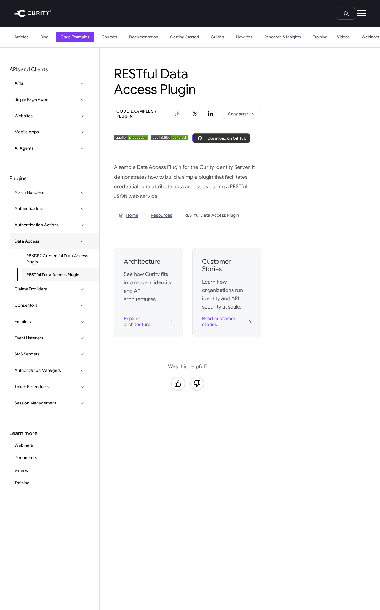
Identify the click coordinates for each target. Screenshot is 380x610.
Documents (26, 458)
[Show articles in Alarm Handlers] (82, 193)
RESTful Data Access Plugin (52, 274)
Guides (217, 36)
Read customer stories (218, 322)
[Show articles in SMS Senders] (82, 354)
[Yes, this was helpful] (178, 384)
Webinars (24, 445)
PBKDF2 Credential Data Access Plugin (57, 259)
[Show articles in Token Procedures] (82, 387)
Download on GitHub (227, 138)
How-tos (244, 36)
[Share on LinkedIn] (210, 113)
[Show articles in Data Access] (82, 241)
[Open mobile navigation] (361, 13)
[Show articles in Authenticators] (82, 209)
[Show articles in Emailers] (82, 322)
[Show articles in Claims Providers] (82, 289)
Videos (343, 36)
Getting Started (184, 36)
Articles (21, 36)
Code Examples (75, 36)
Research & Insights (282, 36)
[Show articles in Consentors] (82, 306)
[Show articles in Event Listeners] (82, 338)
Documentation (143, 36)
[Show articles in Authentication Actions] (82, 225)
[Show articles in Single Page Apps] (82, 100)
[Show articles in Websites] (82, 116)
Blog (44, 36)
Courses (109, 36)
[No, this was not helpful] (197, 384)
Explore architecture (137, 322)
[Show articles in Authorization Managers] (82, 371)
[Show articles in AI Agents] (82, 148)
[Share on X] (195, 113)
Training (320, 36)
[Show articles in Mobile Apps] (82, 132)
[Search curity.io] (346, 13)
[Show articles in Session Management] (82, 403)
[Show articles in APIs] (82, 83)
